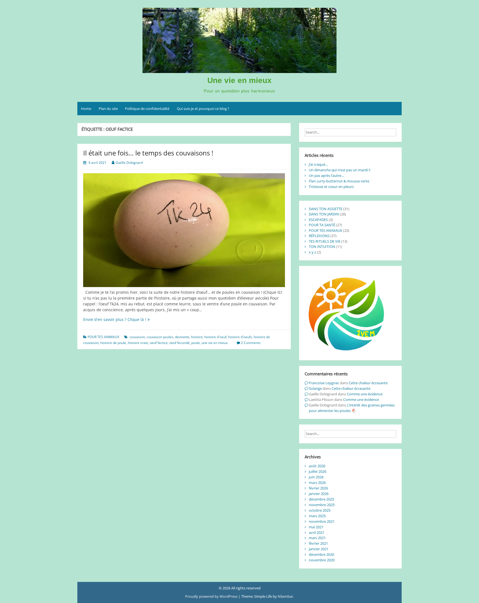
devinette (182, 337)
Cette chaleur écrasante (368, 382)
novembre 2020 (322, 559)
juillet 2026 (317, 471)
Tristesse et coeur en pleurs (331, 186)
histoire (197, 337)
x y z (312, 252)
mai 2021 (316, 526)
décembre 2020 (321, 554)
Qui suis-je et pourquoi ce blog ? (203, 108)
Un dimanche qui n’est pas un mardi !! (339, 169)
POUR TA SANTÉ (322, 224)
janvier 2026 (318, 493)
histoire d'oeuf (215, 337)
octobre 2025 (319, 510)
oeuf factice (159, 342)
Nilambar (285, 596)
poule (195, 342)
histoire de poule (113, 342)
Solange (315, 388)
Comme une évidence (365, 393)
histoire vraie (138, 342)
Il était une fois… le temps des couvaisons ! (148, 152)
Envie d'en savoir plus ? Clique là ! (124, 319)
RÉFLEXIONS (319, 235)
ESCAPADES (318, 219)
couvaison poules (160, 337)
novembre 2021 (322, 521)
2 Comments (251, 342)
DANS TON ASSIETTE (325, 208)
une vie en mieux (215, 342)
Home (86, 108)
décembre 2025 (321, 499)
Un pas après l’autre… (326, 175)
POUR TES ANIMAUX (103, 337)
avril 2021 (316, 532)
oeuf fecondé (179, 342)
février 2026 (318, 488)
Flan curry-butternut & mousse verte (339, 181)
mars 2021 (317, 537)
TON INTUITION (322, 246)
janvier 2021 (318, 548)
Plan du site (108, 108)
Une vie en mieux (239, 80)
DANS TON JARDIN (324, 214)
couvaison (137, 337)
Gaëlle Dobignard (129, 162)
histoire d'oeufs (240, 337)
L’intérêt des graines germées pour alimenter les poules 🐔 (352, 408)
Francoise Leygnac (324, 382)
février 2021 (318, 543)
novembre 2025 (322, 504)
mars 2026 (317, 482)
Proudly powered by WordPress (211, 596)
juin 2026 (316, 476)
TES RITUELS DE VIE (324, 241)
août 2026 (317, 465)
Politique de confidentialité (147, 108)
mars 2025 (317, 515)
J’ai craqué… (318, 164)
